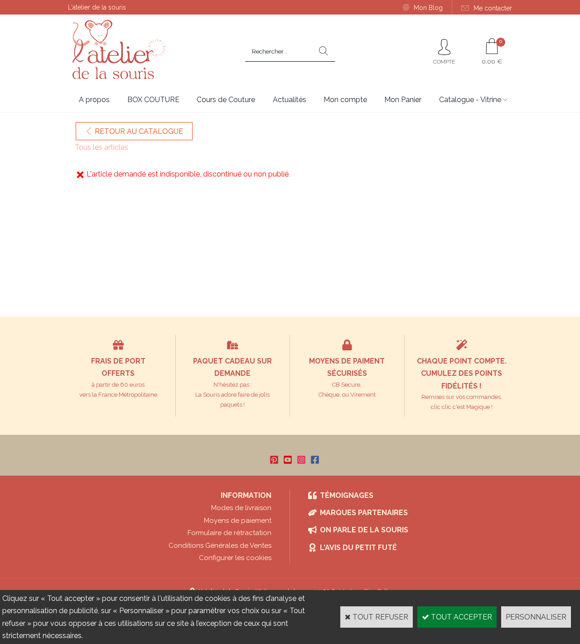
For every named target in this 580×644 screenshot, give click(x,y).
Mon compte (345, 99)
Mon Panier (402, 99)
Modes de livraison (241, 508)
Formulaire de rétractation (229, 533)
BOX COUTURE (153, 99)
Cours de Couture (226, 99)
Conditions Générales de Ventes (220, 545)
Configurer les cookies (235, 558)
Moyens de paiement (237, 520)
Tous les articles (101, 147)
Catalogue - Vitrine (470, 99)
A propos (94, 99)
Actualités (289, 99)
